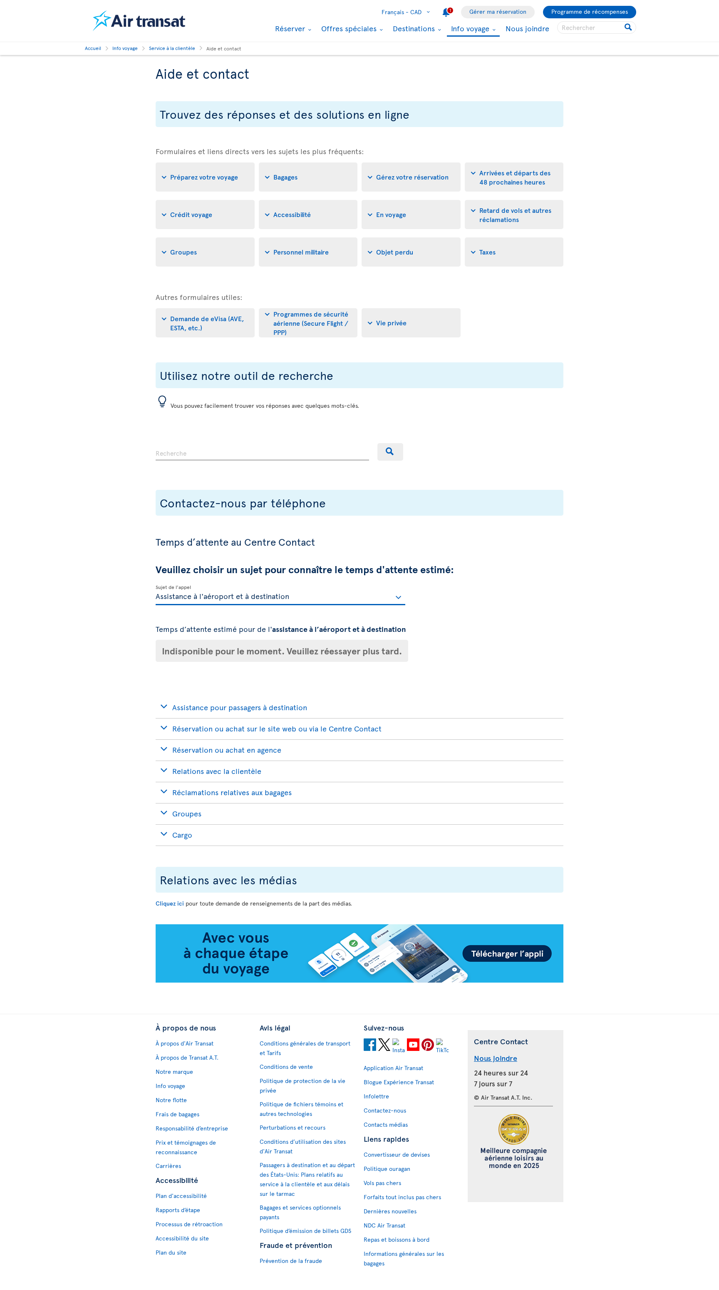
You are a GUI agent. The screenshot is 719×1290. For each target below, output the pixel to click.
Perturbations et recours (292, 1127)
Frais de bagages (177, 1114)
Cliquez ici (170, 903)
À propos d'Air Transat (184, 1043)
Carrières (168, 1166)
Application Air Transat (393, 1068)
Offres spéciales (348, 28)
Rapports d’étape (178, 1210)
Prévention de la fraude (291, 1261)
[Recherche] (390, 452)
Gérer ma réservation (497, 11)
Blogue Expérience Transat (399, 1082)
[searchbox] (596, 27)
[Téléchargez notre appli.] (359, 980)
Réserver (289, 28)
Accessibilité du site (182, 1238)
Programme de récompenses (589, 11)
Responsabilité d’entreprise (192, 1128)
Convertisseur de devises (397, 1154)
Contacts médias (386, 1124)
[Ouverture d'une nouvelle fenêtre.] (370, 1045)
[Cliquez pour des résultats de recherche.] (629, 27)
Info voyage (469, 29)
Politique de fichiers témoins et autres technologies (301, 1109)
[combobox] (262, 452)
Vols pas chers (382, 1183)
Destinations (413, 28)
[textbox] (280, 595)
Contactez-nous (385, 1110)
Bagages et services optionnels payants (300, 1212)
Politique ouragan (387, 1169)
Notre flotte (171, 1100)
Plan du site (171, 1252)
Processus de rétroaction (189, 1224)
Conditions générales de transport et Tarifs (305, 1048)
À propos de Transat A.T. (187, 1057)
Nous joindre (527, 28)
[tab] (205, 177)
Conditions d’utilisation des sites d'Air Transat (303, 1146)
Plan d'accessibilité (181, 1196)
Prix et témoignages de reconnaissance (186, 1147)
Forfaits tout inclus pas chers (402, 1197)
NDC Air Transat (384, 1225)
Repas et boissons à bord (396, 1239)
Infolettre (376, 1096)
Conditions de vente (286, 1066)
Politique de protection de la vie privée (302, 1085)
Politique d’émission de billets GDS (305, 1231)
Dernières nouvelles (390, 1211)
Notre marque (174, 1071)
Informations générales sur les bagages (404, 1258)
